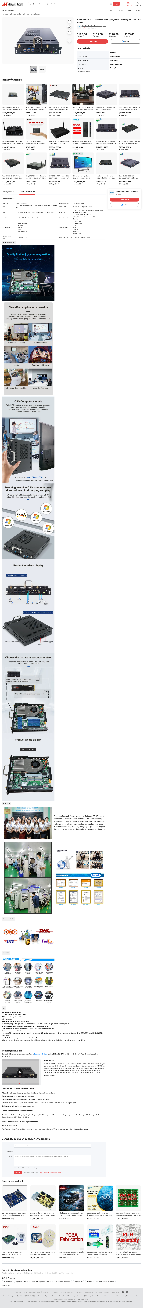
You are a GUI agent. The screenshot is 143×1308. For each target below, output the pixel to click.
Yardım (121, 10)
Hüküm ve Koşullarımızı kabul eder (116, 1301)
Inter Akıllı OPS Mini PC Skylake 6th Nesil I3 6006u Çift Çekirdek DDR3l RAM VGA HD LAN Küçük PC (82, 108)
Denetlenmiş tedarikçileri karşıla (93, 1292)
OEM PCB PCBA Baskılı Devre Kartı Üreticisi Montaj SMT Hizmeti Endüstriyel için (99, 1215)
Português (61, 1296)
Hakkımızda (18, 1292)
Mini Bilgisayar (35, 14)
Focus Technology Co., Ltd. (71, 1299)
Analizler (106, 1292)
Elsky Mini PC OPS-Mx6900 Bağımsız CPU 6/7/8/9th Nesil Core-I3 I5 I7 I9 (128, 177)
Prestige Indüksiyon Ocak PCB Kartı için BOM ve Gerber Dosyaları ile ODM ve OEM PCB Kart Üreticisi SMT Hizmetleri (42, 1215)
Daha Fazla (5, 1285)
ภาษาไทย (111, 1296)
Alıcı (110, 10)
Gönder (17, 1173)
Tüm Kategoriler (9, 10)
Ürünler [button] (32, 4)
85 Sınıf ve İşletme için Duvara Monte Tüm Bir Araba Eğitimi (81, 177)
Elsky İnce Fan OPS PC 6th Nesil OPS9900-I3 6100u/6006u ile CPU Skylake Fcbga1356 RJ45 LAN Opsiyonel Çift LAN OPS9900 (106, 143)
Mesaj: (11, 1156)
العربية (91, 1296)
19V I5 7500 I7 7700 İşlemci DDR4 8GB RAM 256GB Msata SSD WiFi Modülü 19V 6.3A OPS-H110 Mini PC (59, 177)
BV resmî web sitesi (40, 1054)
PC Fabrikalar (8, 1282)
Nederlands (99, 1296)
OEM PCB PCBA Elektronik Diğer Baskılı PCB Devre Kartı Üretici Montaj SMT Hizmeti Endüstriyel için (14, 1215)
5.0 (118, 194)
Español (47, 1296)
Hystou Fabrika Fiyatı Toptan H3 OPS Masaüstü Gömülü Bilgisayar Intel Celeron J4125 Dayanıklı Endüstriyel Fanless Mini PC (12, 143)
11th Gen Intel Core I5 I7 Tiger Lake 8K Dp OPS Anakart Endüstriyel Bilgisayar (129, 143)
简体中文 (19, 1296)
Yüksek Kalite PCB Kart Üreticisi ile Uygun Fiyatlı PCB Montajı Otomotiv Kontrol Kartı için (71, 1215)
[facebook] (123, 1292)
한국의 (85, 1296)
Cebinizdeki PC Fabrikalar (62, 1282)
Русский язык (77, 1296)
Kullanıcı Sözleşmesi (34, 1292)
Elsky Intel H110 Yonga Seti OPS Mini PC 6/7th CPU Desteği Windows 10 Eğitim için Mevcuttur (106, 108)
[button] (111, 4)
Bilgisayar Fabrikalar (22, 1282)
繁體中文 (27, 1296)
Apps (129, 10)
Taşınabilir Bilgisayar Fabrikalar (41, 1282)
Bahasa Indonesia (135, 1296)
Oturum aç (138, 5)
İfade (25, 1292)
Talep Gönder (92, 41)
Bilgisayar (26, 14)
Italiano (69, 1296)
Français (40, 1296)
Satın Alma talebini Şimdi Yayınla (51, 1172)
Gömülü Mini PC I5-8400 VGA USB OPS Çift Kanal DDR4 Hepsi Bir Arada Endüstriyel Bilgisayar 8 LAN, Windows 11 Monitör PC (36, 108)
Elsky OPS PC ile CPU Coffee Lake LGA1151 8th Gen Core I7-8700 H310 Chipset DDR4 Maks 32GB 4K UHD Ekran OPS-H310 (36, 177)
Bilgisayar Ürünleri (15, 14)
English (13, 1296)
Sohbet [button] (126, 41)
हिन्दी (105, 1296)
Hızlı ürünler (79, 1292)
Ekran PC (89, 1282)
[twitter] (127, 1292)
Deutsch (54, 1296)
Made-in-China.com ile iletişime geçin (63, 1292)
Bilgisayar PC (78, 1282)
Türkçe (118, 1296)
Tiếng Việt (125, 1296)
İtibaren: (10, 1146)
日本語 (33, 1296)
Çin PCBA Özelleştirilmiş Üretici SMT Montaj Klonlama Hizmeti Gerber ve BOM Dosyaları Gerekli (128, 1254)
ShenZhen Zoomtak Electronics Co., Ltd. (94, 26)
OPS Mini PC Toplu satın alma (105, 1282)
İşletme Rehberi (115, 1292)
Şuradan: (10, 1151)
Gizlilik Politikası (47, 1292)
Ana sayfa (5, 14)
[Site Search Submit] (116, 4)
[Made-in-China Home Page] (12, 4)
